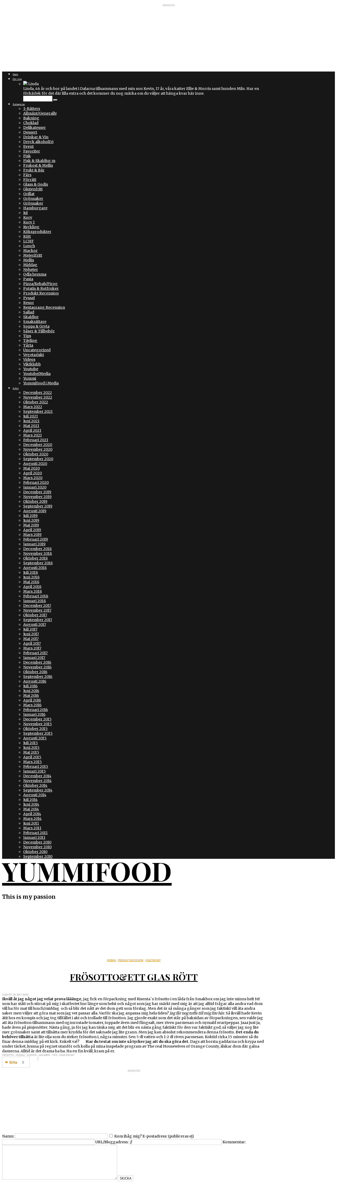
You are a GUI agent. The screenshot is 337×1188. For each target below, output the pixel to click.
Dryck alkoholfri (38, 141)
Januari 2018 (34, 600)
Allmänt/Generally (40, 113)
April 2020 (32, 473)
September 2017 (37, 619)
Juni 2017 (31, 634)
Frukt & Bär (33, 170)
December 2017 (37, 605)
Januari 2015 (34, 771)
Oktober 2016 (35, 671)
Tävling (30, 340)
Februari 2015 (35, 766)
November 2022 (37, 397)
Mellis (28, 260)
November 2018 (37, 553)
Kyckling (31, 227)
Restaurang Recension (44, 307)
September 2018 (38, 563)
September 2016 (37, 676)
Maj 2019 (31, 525)
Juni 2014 (31, 804)
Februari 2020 (36, 482)
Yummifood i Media (41, 383)
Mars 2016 (32, 705)
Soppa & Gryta (36, 326)
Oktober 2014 (35, 785)
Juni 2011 (31, 823)
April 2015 (32, 757)
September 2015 (38, 733)
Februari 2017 (35, 653)
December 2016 (37, 662)
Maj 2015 (31, 752)
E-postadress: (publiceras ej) (168, 1136)
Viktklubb (32, 364)
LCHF (28, 241)
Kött (27, 236)
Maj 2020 (31, 468)
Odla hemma (34, 274)
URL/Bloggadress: (111, 1142)
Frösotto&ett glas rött (134, 977)
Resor (28, 302)
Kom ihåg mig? (128, 1136)
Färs (27, 174)
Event (28, 146)
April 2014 (32, 813)
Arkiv (16, 388)
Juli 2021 (30, 416)
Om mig (17, 79)
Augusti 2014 (34, 795)
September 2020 (38, 458)
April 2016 (32, 700)
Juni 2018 (31, 577)
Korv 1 (29, 222)
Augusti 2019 (34, 511)
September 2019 (37, 506)
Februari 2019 (35, 539)
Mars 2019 (32, 534)
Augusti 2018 (35, 567)
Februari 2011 (35, 832)
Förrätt (29, 179)
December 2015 (37, 719)
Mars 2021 (32, 435)
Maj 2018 (31, 582)
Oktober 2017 (35, 615)
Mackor (30, 250)
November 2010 (37, 847)
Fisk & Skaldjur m (39, 160)
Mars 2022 (32, 406)
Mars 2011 (32, 828)
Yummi (29, 378)
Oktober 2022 (35, 402)
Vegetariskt (33, 354)
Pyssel (29, 298)
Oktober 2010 (35, 851)
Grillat (28, 193)
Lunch (29, 245)
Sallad (28, 312)
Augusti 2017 (34, 624)
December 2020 (37, 444)
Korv (27, 217)
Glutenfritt (33, 189)
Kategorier (19, 104)
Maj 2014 (31, 809)
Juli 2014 (30, 799)
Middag (30, 264)
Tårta (28, 345)
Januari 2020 (34, 487)
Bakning (31, 118)
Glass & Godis (35, 184)
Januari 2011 (34, 837)
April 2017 (32, 643)
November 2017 (37, 610)
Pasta (28, 279)
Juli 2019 (30, 515)
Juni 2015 (31, 747)
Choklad (30, 122)
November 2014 (37, 780)
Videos (29, 359)
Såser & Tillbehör (39, 331)
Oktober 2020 (35, 454)
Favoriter (31, 151)
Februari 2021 (35, 440)
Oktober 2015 (35, 728)
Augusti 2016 (34, 681)
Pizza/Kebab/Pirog (40, 283)
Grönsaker (33, 198)
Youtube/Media (37, 373)
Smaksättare (34, 321)
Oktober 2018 (35, 558)
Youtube (30, 369)
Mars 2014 (32, 818)
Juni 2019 (31, 520)
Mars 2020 (32, 477)
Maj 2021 (31, 425)
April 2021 (32, 430)
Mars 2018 (32, 591)
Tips (27, 335)
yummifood (87, 870)
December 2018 (37, 548)
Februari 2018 (35, 596)
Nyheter (30, 269)
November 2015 (37, 724)
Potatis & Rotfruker (41, 288)
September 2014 (37, 790)
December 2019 (37, 492)
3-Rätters (31, 108)
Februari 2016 (35, 709)
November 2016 (37, 667)
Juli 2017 (30, 629)
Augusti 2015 (35, 738)
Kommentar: (234, 1142)
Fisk (27, 156)
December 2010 (37, 842)
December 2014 (37, 776)
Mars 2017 (32, 648)
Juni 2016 (31, 690)
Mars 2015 (32, 761)
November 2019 (37, 496)
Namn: (8, 1136)
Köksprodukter (37, 231)
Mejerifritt (32, 255)
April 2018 (32, 586)
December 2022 (37, 392)
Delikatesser (34, 127)
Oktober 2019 (35, 501)
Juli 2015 (30, 742)
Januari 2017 (34, 657)
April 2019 (32, 529)
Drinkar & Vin (35, 137)
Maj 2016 (31, 695)
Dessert (30, 132)
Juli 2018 (30, 572)
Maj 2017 (31, 638)
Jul (25, 212)
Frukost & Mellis (38, 165)
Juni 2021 (31, 421)
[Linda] (25, 84)
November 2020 (37, 449)
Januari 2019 (34, 544)
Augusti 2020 (35, 463)
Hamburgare (35, 208)
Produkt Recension (41, 293)
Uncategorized (37, 350)
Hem (15, 74)
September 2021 (38, 411)
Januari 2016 (34, 714)
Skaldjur (31, 316)
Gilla (13, 1062)
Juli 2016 (30, 686)
